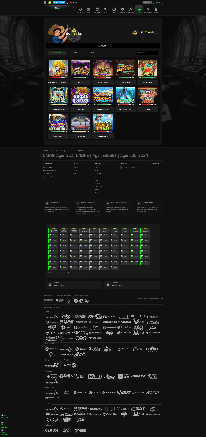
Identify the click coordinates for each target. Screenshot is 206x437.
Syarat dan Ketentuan (49, 177)
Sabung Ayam (147, 12)
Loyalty (75, 170)
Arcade (139, 12)
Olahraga (122, 12)
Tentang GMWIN (47, 167)
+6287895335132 (129, 167)
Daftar (158, 2)
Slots (88, 12)
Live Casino (97, 12)
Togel (114, 12)
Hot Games (80, 12)
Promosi (156, 12)
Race (105, 12)
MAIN (59, 69)
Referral (75, 174)
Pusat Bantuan (47, 174)
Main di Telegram (60, 2)
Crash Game (130, 12)
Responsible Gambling (49, 170)
